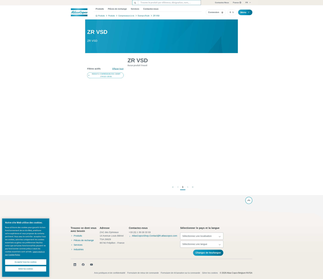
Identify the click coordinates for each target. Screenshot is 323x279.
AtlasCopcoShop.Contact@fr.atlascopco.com (154, 236)
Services (135, 9)
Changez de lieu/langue (208, 252)
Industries (79, 249)
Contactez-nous (150, 9)
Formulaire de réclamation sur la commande (180, 273)
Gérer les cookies (210, 273)
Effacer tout (118, 68)
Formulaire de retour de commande (143, 273)
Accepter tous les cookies (25, 262)
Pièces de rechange (117, 9)
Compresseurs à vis (126, 16)
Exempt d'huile (144, 16)
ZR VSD (156, 16)
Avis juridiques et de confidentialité (109, 273)
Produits (100, 9)
